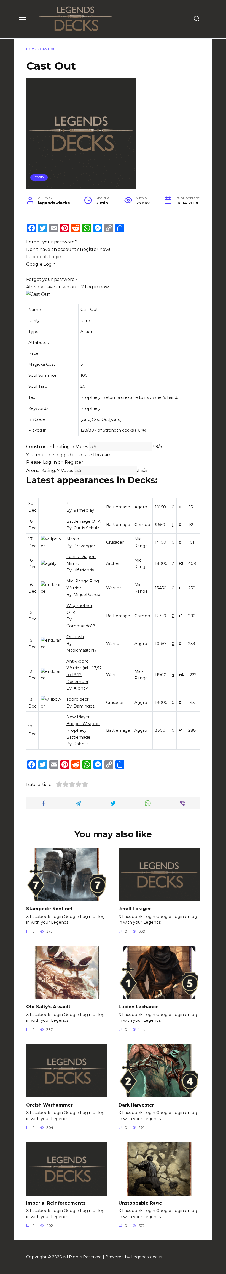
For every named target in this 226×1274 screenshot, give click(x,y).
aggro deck (77, 699)
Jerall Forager (135, 908)
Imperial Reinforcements (55, 1202)
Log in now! (97, 286)
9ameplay (84, 510)
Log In (49, 462)
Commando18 (80, 626)
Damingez (84, 706)
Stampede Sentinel (49, 908)
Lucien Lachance (139, 1006)
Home (31, 49)
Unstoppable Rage (140, 1202)
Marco (72, 538)
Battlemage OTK (83, 521)
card (39, 177)
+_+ (69, 503)
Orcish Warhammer (49, 1104)
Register (73, 462)
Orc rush (75, 636)
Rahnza (81, 743)
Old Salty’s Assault (48, 1006)
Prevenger (84, 545)
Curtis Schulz (86, 527)
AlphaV (81, 688)
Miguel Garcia (87, 594)
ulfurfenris (84, 570)
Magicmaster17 (81, 650)
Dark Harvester (136, 1104)
